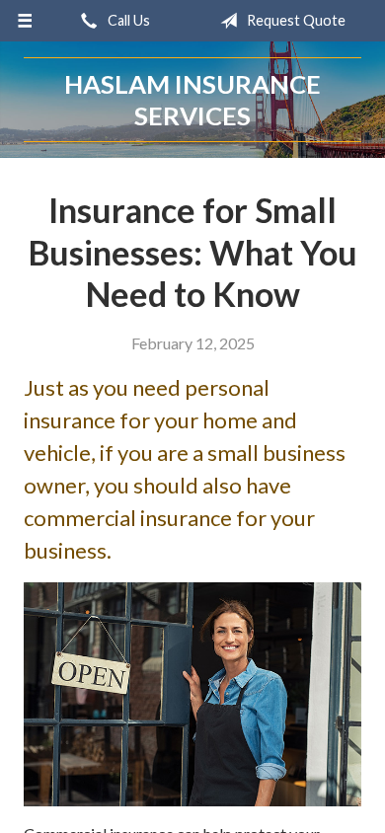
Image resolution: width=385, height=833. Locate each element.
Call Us (127, 20)
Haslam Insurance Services (192, 99)
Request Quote (295, 20)
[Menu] (25, 21)
